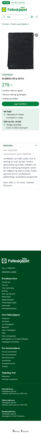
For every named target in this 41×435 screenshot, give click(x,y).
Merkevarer (6, 376)
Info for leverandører (9, 352)
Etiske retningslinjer (9, 336)
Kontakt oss (6, 282)
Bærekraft (5, 327)
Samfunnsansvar (8, 358)
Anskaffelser (6, 361)
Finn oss (5, 285)
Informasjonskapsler (9, 308)
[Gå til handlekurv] (32, 17)
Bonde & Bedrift (18, 2)
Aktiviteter (5, 321)
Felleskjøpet (7, 74)
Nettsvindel (6, 306)
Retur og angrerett (8, 294)
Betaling (5, 291)
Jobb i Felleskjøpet (8, 330)
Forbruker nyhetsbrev (10, 379)
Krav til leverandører (9, 355)
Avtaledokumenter (8, 363)
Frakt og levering (8, 288)
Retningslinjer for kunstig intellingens (15, 339)
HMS (3, 333)
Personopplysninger (9, 303)
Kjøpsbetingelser (8, 300)
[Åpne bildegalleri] (36, 35)
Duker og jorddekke (19, 24)
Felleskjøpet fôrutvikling (10, 342)
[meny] (37, 17)
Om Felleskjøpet (8, 324)
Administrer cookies (9, 272)
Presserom (6, 318)
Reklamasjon (6, 297)
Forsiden (5, 24)
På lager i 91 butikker (14, 125)
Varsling (5, 366)
